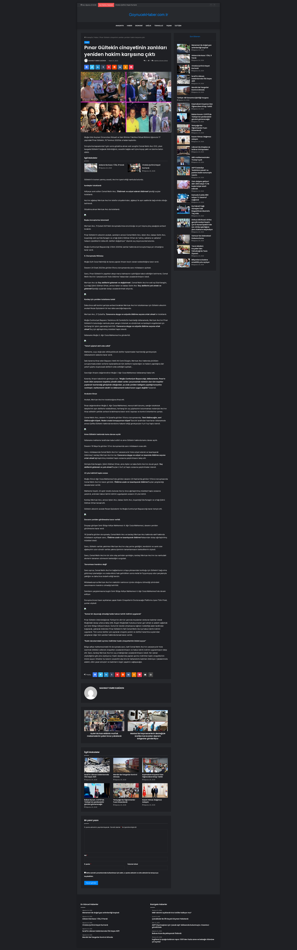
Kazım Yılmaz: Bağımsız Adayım (152, 801)
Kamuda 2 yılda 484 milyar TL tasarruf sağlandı (200, 197)
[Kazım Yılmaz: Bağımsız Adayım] (155, 790)
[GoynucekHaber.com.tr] (148, 14)
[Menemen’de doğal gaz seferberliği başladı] (183, 48)
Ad (85, 855)
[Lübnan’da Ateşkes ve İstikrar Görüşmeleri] (183, 150)
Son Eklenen (195, 36)
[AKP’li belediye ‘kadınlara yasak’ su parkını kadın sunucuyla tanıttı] (183, 171)
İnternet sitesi (133, 864)
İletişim (178, 26)
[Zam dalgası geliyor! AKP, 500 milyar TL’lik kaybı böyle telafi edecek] (183, 184)
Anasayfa (120, 26)
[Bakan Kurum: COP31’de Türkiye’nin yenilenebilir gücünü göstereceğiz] (97, 790)
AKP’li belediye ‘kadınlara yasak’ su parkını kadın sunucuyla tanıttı (202, 171)
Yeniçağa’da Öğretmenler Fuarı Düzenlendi (124, 801)
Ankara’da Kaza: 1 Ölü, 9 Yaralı (111, 165)
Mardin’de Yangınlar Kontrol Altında (125, 775)
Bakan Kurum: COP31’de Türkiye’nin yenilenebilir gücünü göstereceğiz (94, 802)
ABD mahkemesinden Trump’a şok (201, 158)
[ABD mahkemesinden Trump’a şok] (183, 160)
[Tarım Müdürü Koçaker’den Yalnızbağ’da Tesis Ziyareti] (183, 249)
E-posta (87, 864)
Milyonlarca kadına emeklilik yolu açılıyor (201, 261)
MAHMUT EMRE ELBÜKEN (97, 61)
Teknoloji (158, 26)
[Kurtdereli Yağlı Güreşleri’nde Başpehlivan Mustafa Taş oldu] (183, 209)
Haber (129, 26)
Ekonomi (138, 26)
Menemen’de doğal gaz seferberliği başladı (201, 46)
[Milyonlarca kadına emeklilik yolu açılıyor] (183, 263)
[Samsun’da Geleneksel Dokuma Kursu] (183, 239)
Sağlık (148, 26)
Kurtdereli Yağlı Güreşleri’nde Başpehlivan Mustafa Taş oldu (201, 210)
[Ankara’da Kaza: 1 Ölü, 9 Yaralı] (90, 167)
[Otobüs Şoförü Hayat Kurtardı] (134, 167)
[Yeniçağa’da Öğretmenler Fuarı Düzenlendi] (126, 790)
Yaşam (169, 26)
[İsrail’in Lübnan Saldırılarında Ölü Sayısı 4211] (97, 765)
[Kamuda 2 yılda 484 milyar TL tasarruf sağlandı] (183, 198)
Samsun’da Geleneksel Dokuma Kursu (201, 237)
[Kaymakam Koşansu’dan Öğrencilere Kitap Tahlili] (155, 765)
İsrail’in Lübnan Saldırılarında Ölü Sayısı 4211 (131, 5)
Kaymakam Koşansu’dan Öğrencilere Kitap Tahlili (152, 775)
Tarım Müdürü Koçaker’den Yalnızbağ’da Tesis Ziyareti (199, 250)
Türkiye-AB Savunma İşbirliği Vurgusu (193, 98)
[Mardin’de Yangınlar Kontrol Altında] (126, 765)
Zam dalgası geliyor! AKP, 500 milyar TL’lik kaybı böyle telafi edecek (200, 185)
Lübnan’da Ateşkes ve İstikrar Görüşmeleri (201, 148)
